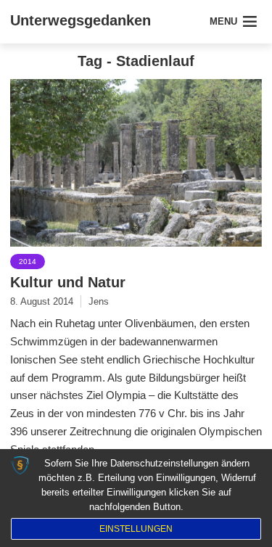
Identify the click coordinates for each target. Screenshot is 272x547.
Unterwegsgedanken (80, 20)
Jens (98, 301)
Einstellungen (136, 529)
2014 (27, 262)
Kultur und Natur (67, 282)
